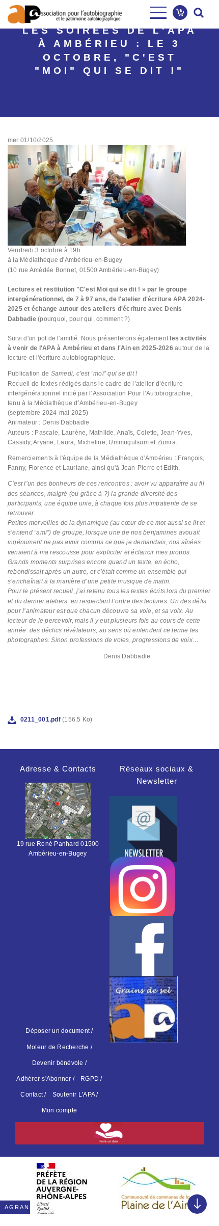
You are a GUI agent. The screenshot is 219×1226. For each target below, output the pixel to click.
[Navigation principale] (158, 13)
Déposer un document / (59, 1030)
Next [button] (198, 1185)
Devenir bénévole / (59, 1063)
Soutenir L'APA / (75, 1094)
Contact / (33, 1094)
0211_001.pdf (40, 719)
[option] (62, 1188)
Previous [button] (20, 1185)
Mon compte (59, 1110)
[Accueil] (65, 14)
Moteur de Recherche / (59, 1047)
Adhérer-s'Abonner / (45, 1078)
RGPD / (91, 1078)
